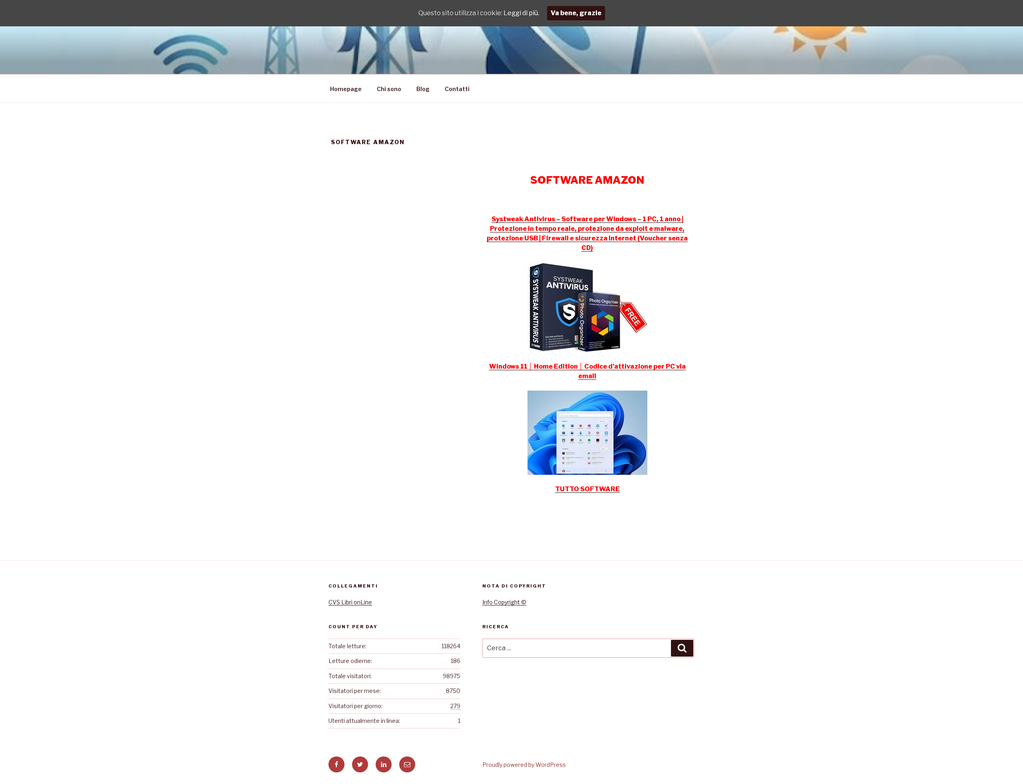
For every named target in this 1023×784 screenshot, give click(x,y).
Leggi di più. (521, 13)
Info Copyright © (504, 602)
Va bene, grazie (576, 13)
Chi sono (389, 88)
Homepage (346, 88)
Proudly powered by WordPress (524, 764)
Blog (423, 88)
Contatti (457, 88)
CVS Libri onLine (350, 602)
